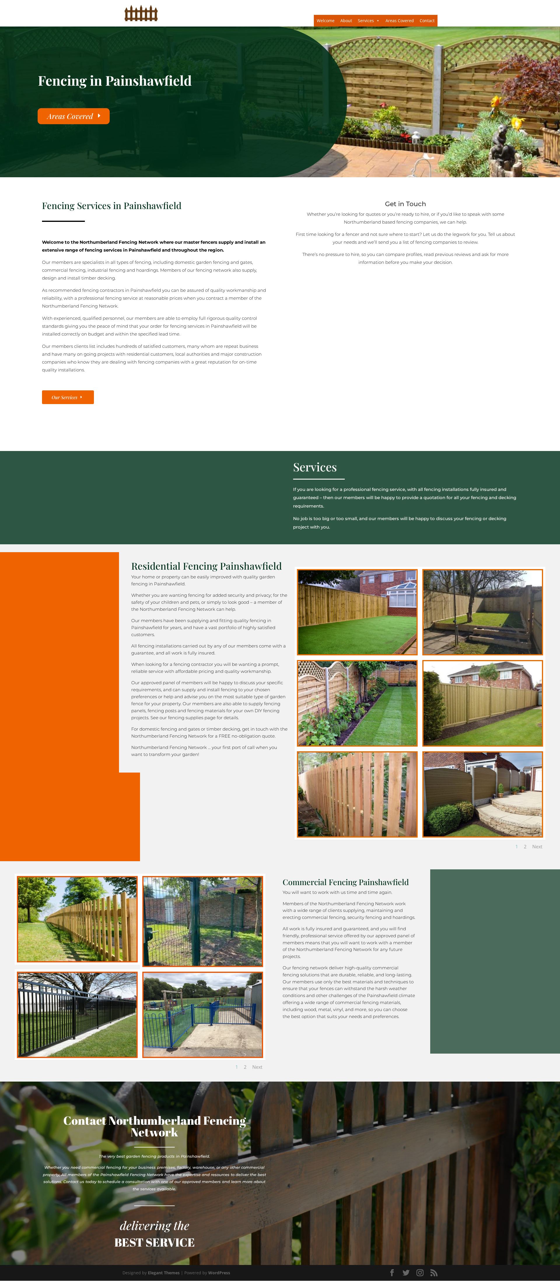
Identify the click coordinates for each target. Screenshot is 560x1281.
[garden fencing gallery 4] (357, 744)
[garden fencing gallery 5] (483, 744)
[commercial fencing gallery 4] (77, 1055)
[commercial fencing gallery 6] (203, 1055)
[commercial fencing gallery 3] (203, 964)
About (346, 20)
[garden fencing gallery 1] (357, 652)
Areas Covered (400, 20)
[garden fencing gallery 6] (357, 835)
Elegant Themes (164, 1272)
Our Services (64, 397)
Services (366, 20)
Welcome (326, 20)
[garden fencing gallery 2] (483, 652)
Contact (427, 20)
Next (537, 846)
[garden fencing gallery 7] (483, 835)
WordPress (219, 1272)
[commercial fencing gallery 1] (77, 959)
